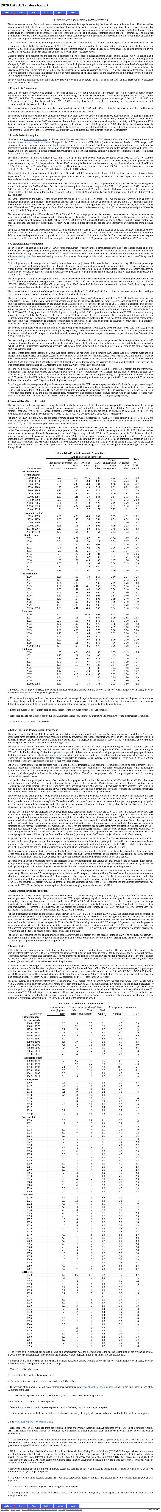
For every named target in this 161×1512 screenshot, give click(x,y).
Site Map (61, 1510)
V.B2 (70, 851)
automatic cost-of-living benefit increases (29, 142)
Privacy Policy (16, 1510)
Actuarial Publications (74, 1510)
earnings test (24, 256)
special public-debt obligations (98, 1387)
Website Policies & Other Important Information (39, 1510)
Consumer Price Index (35, 139)
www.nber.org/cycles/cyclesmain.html (33, 1421)
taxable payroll (60, 145)
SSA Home (5, 1510)
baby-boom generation (53, 755)
